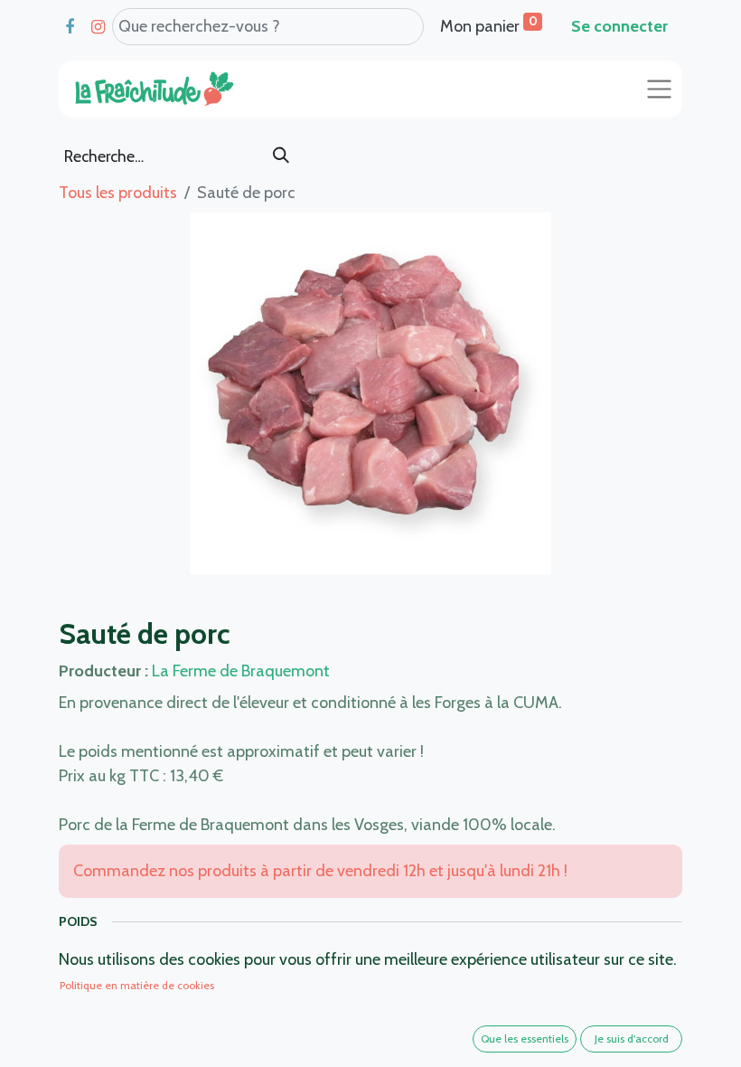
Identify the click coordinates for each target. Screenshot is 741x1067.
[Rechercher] (281, 156)
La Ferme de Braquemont (241, 671)
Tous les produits (118, 193)
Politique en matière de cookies (137, 985)
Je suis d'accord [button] (632, 1038)
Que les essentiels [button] (524, 1038)
